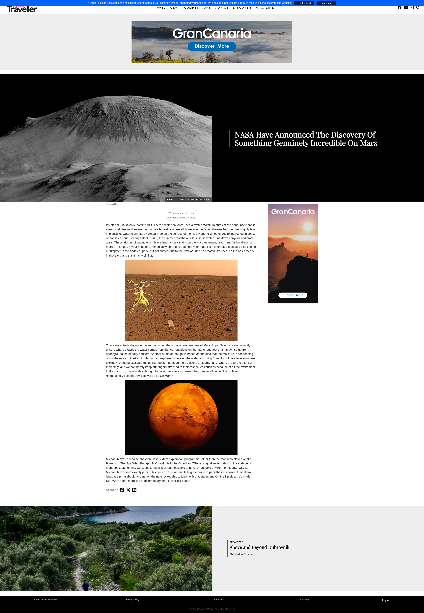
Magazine (265, 7)
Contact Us (218, 599)
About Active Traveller (45, 599)
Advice (222, 7)
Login (385, 600)
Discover (242, 7)
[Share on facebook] (122, 490)
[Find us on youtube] (406, 7)
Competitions (197, 7)
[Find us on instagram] (412, 7)
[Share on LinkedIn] (134, 490)
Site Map (304, 599)
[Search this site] (418, 7)
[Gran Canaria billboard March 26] (212, 41)
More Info (326, 3)
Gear (175, 7)
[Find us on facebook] (399, 7)
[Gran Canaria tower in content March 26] (293, 253)
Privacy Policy (132, 599)
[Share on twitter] (128, 490)
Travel (159, 7)
